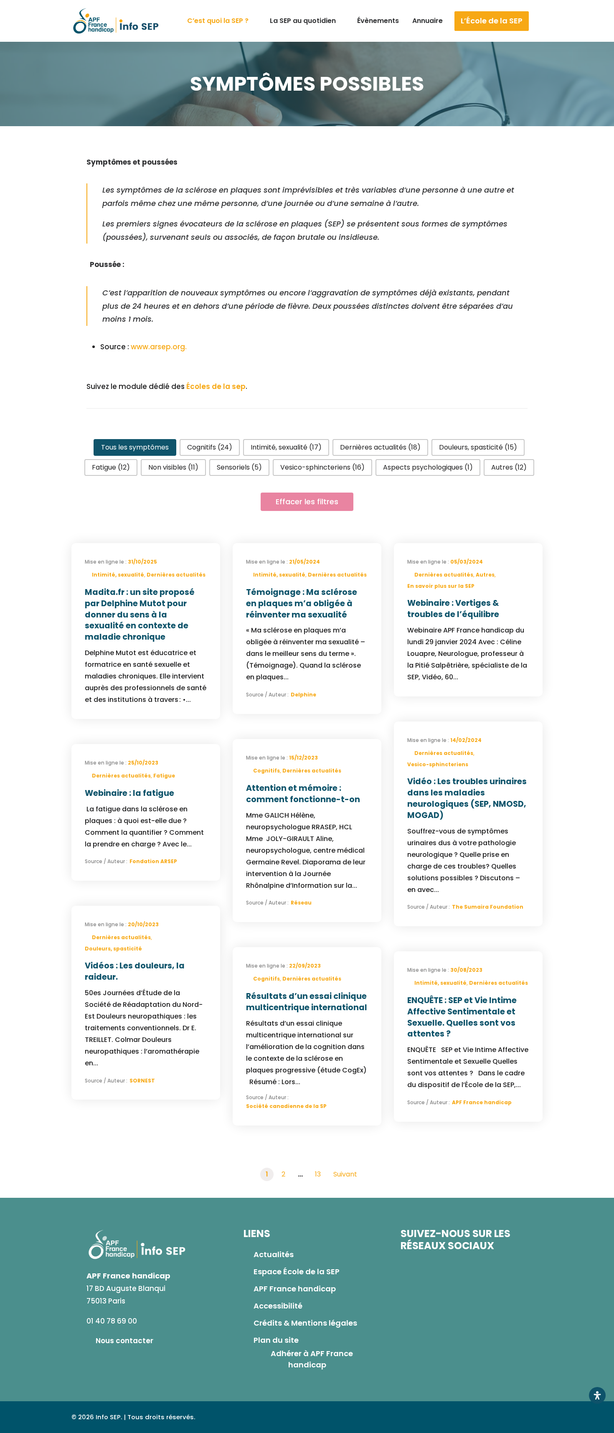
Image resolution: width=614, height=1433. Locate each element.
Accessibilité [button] (278, 1306)
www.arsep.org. (159, 347)
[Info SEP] (116, 21)
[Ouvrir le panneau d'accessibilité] (597, 1395)
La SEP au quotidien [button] (303, 20)
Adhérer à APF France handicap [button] (313, 1359)
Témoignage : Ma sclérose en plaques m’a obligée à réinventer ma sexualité (301, 603)
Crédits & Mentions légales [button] (305, 1323)
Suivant (345, 1174)
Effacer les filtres (307, 501)
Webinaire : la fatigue (129, 793)
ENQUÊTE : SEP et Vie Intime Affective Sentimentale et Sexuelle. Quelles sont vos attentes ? (462, 1017)
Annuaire (427, 20)
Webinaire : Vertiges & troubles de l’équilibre (453, 608)
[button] (552, 21)
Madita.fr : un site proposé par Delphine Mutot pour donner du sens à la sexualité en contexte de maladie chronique (140, 615)
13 (318, 1174)
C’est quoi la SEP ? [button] (218, 20)
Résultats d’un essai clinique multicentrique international (306, 1001)
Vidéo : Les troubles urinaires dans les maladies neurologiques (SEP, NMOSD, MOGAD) (467, 798)
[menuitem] (221, 21)
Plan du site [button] (276, 1340)
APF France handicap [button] (295, 1288)
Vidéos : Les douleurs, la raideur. (135, 971)
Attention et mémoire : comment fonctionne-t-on (303, 793)
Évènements (378, 20)
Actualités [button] (274, 1254)
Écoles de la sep (215, 386)
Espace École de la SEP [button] (297, 1271)
